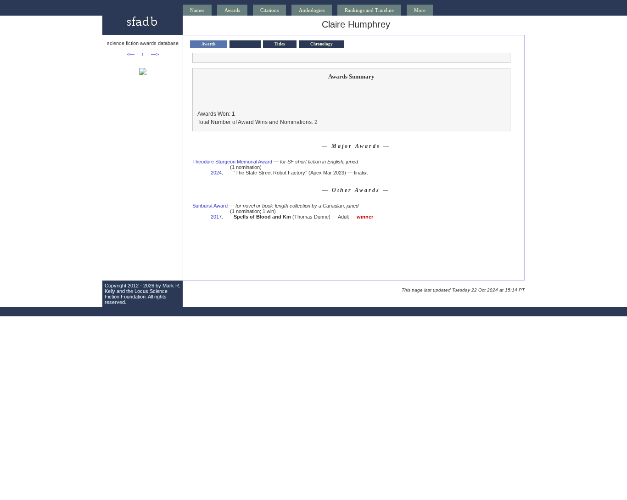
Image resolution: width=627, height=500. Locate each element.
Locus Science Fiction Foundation (136, 293)
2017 (216, 216)
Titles (279, 44)
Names (197, 10)
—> (155, 54)
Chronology (321, 44)
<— (130, 54)
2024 (216, 172)
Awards (232, 10)
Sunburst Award (210, 205)
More (419, 10)
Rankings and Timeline (369, 10)
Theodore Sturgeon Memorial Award (232, 161)
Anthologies (312, 10)
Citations (269, 10)
